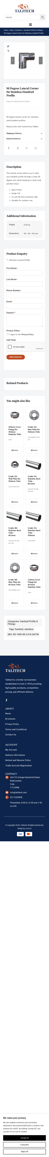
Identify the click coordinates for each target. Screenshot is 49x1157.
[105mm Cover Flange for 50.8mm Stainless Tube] (15, 415)
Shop (12, 30)
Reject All (24, 1152)
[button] (24, 133)
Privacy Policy (27, 334)
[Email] (36, 148)
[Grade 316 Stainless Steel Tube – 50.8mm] (34, 516)
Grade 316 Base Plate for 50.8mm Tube (34, 429)
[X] (18, 148)
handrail (19, 629)
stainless (29, 629)
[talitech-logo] (24, 5)
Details (15, 450)
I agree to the (21, 334)
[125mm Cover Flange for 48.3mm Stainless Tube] (34, 567)
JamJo (28, 828)
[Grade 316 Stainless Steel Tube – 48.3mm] (34, 464)
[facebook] (6, 700)
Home (6, 30)
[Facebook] (8, 148)
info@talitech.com (18, 792)
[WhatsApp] (27, 148)
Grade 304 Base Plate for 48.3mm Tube (14, 582)
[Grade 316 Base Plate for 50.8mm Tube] (34, 415)
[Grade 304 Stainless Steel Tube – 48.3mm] (15, 516)
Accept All (24, 1138)
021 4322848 (16, 797)
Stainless (18, 30)
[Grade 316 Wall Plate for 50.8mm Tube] (15, 464)
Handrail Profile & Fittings (33, 30)
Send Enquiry (15, 357)
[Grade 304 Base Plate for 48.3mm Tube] (15, 567)
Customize (24, 1145)
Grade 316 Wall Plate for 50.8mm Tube (14, 478)
